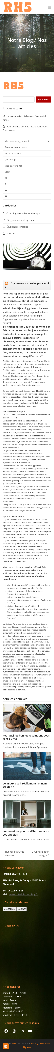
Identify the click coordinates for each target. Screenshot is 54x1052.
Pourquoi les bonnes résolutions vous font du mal (26, 737)
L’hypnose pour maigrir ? (39, 853)
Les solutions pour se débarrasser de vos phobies (26, 833)
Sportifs (10, 233)
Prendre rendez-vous (16, 147)
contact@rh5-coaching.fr (23, 894)
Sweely (34, 1043)
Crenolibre (9, 909)
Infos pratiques (13, 153)
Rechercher (43, 99)
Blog (7, 171)
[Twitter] (27, 178)
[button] (49, 7)
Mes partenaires (13, 165)
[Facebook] (27, 184)
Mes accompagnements (17, 141)
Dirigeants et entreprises (20, 220)
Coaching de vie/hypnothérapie (23, 213)
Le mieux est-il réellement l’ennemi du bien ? (25, 785)
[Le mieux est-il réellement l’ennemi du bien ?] (27, 765)
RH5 (14, 1043)
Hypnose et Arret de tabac (13, 853)
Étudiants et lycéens (17, 226)
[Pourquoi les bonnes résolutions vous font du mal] (27, 717)
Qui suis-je (10, 159)
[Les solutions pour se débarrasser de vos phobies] (27, 813)
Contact (21, 909)
